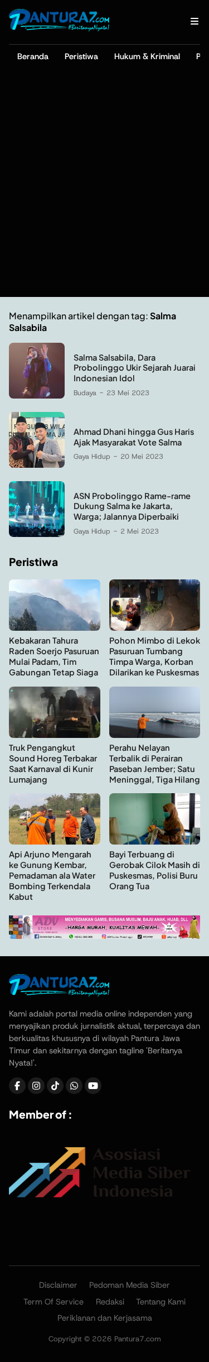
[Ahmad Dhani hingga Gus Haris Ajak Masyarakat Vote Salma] (37, 465)
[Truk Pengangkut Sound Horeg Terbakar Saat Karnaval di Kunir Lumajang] (54, 735)
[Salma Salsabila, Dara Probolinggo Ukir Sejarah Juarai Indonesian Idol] (37, 395)
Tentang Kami (161, 1301)
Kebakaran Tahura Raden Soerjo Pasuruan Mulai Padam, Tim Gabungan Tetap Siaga (54, 656)
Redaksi (110, 1301)
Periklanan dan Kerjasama (104, 1317)
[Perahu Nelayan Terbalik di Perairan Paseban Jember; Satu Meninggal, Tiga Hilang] (155, 735)
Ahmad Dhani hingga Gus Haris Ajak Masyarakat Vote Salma (134, 436)
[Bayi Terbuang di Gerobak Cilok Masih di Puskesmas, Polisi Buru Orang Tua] (155, 841)
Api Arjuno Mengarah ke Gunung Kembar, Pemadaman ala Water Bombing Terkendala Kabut (52, 875)
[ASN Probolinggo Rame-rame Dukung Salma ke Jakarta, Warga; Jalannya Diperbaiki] (37, 534)
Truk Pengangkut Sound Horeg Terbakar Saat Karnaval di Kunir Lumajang (53, 763)
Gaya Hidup (92, 456)
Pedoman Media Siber (129, 1285)
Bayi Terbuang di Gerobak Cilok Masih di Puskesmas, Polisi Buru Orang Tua (154, 870)
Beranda (32, 56)
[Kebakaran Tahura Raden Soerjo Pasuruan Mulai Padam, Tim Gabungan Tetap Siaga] (54, 628)
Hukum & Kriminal (147, 56)
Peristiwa (81, 56)
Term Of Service (53, 1301)
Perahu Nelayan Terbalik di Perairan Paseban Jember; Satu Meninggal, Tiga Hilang (154, 763)
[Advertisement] (104, 186)
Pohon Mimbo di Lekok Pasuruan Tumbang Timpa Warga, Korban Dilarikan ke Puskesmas (154, 656)
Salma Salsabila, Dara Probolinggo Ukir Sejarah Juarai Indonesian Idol (135, 367)
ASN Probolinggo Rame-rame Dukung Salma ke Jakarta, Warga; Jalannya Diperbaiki (132, 506)
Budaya (85, 392)
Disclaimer (58, 1285)
